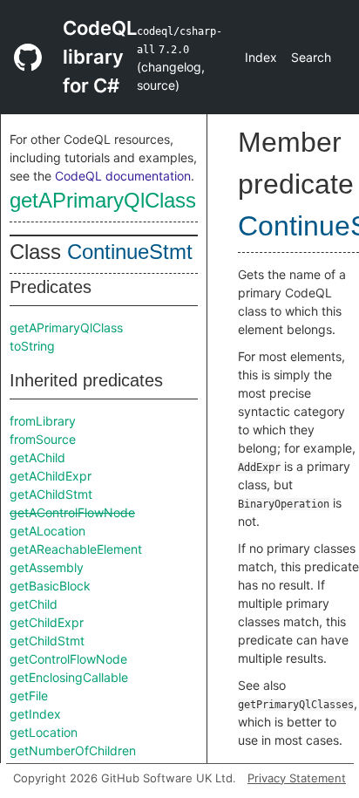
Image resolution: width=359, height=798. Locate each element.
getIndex (35, 713)
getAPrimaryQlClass (103, 200)
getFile (29, 695)
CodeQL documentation (123, 175)
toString (32, 345)
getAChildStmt (51, 494)
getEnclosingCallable (69, 677)
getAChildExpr (50, 475)
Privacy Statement (296, 778)
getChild (34, 604)
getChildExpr (47, 622)
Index (261, 57)
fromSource (43, 439)
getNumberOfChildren (73, 750)
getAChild (37, 457)
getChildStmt (47, 640)
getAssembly (47, 567)
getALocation (47, 530)
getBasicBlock (50, 585)
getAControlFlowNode (72, 512)
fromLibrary (43, 420)
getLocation (44, 732)
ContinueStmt (130, 251)
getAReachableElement (76, 549)
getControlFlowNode (68, 658)
